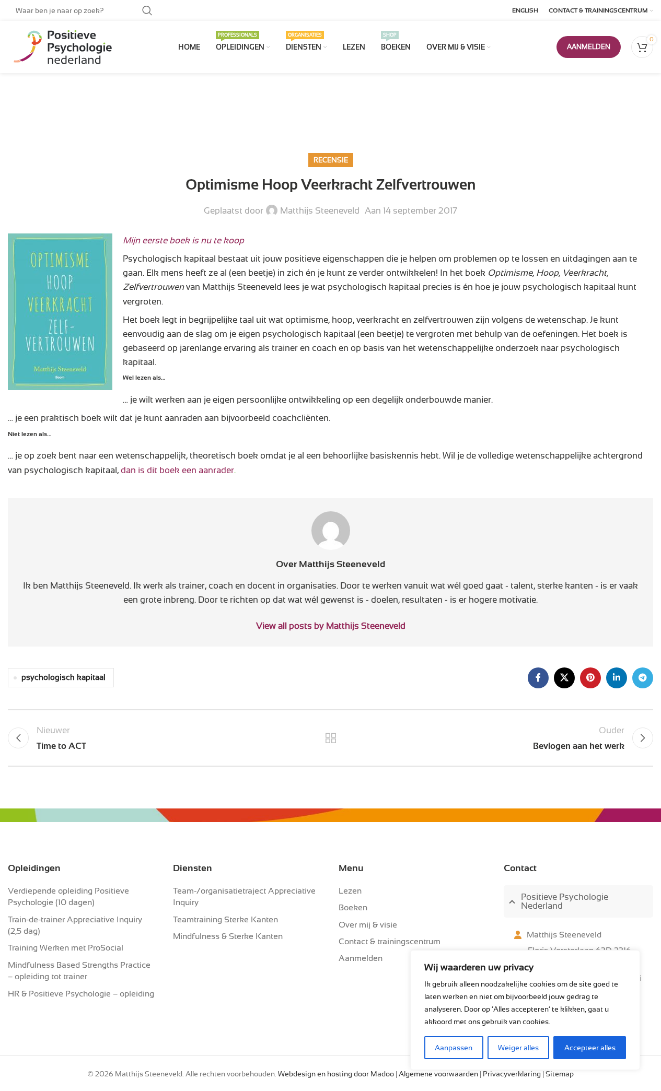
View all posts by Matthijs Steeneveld (330, 626)
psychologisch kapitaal (63, 677)
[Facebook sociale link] (538, 677)
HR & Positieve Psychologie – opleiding (81, 994)
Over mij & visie (368, 925)
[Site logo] (60, 47)
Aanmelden (360, 958)
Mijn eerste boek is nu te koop (183, 240)
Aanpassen (453, 1047)
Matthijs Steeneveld (320, 211)
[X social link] (564, 677)
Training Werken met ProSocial (65, 948)
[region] (525, 1010)
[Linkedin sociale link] (616, 677)
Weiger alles (518, 1047)
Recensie (349, 115)
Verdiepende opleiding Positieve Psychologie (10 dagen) (68, 896)
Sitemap (560, 1074)
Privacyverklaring (512, 1074)
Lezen (350, 891)
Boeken (353, 907)
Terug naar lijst (330, 738)
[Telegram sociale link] (642, 677)
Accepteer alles (590, 1047)
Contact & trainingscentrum (389, 941)
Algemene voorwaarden (438, 1074)
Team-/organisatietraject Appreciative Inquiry (244, 896)
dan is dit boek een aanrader (177, 470)
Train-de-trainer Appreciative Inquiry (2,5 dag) (75, 925)
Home (306, 115)
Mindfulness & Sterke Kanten (228, 936)
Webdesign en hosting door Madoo (336, 1074)
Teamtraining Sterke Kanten (225, 919)
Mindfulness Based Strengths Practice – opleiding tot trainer (79, 970)
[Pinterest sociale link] (590, 677)
